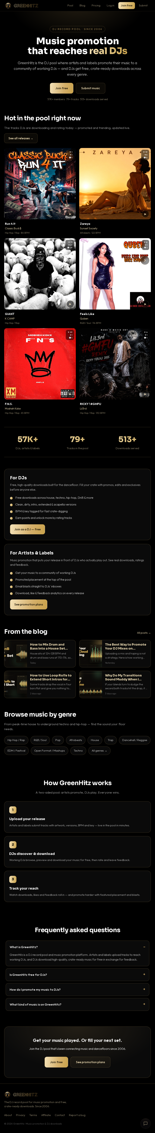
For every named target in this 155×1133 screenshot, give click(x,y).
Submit (143, 5)
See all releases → (21, 138)
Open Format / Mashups (49, 750)
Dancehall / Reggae (134, 740)
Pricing (96, 5)
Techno (78, 750)
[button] (70, 213)
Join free (127, 5)
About (8, 1115)
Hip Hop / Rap (16, 740)
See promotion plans (28, 604)
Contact (60, 1115)
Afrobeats (75, 740)
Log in (110, 5)
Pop (57, 740)
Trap (110, 740)
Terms (33, 1115)
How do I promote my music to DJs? (35, 989)
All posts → (144, 632)
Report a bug (77, 1115)
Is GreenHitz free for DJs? (28, 975)
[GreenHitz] (22, 5)
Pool (70, 5)
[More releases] (145, 260)
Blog (82, 5)
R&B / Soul (40, 740)
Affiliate (46, 1115)
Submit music (90, 88)
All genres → (99, 750)
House (95, 740)
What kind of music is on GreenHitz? (35, 1004)
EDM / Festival (16, 750)
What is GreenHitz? (24, 947)
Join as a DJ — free (27, 529)
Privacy (20, 1115)
